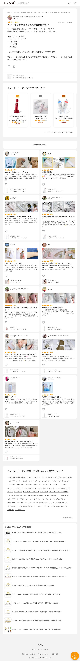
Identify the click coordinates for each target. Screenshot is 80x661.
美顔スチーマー (42, 506)
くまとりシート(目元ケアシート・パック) (47, 488)
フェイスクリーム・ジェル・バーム (27, 502)
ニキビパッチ (44, 492)
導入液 (23, 477)
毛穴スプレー (66, 481)
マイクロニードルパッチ (14, 495)
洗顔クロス (26, 495)
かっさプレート (20, 510)
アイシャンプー (46, 484)
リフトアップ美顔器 (54, 506)
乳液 (13, 477)
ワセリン (52, 502)
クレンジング (62, 477)
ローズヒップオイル (60, 499)
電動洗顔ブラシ (55, 495)
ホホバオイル (36, 499)
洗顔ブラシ (42, 495)
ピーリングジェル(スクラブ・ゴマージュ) (48, 481)
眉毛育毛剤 (37, 484)
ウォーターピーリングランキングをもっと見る (58, 132)
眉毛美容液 (29, 484)
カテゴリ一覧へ (68, 517)
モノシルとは (45, 649)
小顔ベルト (64, 506)
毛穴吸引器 (10, 510)
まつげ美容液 (11, 484)
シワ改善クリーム (12, 506)
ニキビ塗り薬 (23, 506)
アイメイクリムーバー (14, 481)
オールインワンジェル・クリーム (36, 477)
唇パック (10, 488)
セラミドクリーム (12, 499)
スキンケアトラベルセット (31, 492)
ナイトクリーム (44, 502)
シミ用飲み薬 (18, 492)
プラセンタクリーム (25, 499)
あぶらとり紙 (65, 488)
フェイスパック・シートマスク (58, 492)
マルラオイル (11, 502)
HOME (40, 644)
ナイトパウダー (52, 477)
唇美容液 (54, 484)
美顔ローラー (32, 506)
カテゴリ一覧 (35, 649)
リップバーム (62, 484)
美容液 (18, 477)
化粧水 (9, 477)
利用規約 (32, 654)
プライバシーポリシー (43, 654)
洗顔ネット (34, 495)
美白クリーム (65, 495)
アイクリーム (21, 484)
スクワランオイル (47, 499)
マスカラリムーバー (28, 481)
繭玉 (48, 495)
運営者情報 (25, 654)
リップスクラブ (29, 488)
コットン (10, 492)
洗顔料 (70, 477)
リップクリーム (18, 488)
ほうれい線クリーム (62, 502)
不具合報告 (55, 654)
